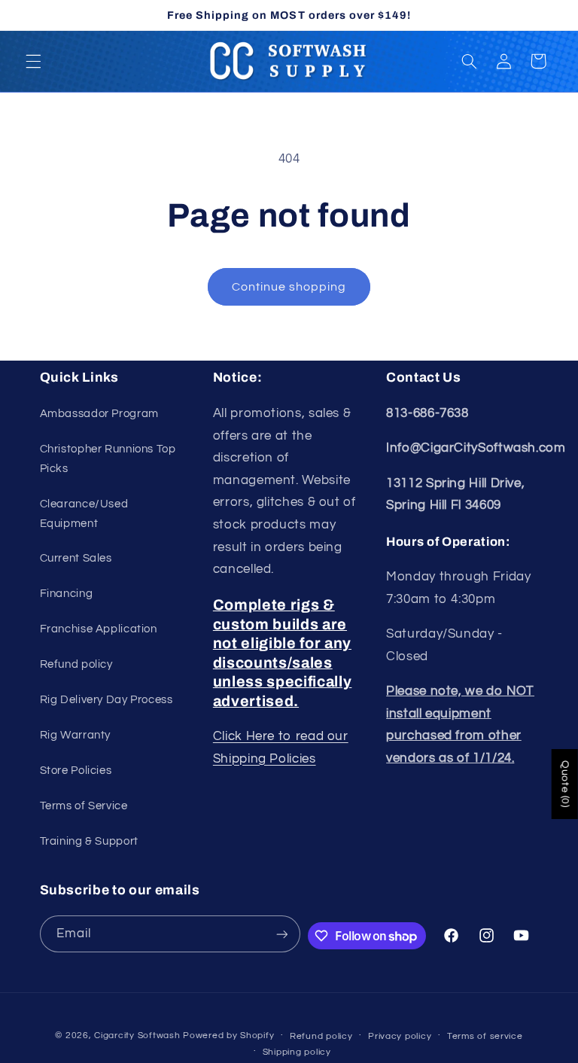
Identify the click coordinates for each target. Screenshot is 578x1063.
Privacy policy (399, 1036)
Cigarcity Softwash (137, 1035)
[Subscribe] (281, 933)
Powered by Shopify (228, 1035)
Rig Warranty (75, 735)
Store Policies (76, 770)
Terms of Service (84, 806)
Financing (66, 593)
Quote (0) (565, 784)
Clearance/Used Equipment (84, 513)
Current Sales (76, 558)
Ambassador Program (99, 413)
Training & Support (89, 841)
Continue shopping (289, 287)
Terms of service (485, 1036)
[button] (33, 61)
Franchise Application (98, 629)
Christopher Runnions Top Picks (108, 458)
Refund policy (76, 664)
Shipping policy (297, 1052)
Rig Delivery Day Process (106, 699)
